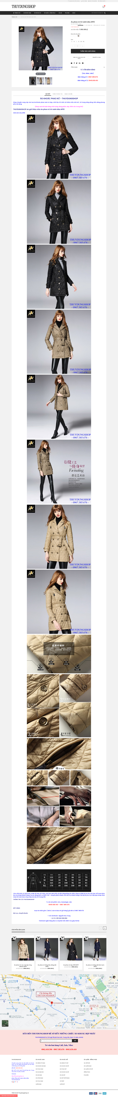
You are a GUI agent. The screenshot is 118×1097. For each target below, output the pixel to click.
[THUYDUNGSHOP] (24, 6)
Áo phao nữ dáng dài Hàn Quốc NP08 (95, 965)
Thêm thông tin (57, 94)
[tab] (48, 94)
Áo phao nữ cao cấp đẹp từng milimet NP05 (23, 965)
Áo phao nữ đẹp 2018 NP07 (71, 965)
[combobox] (93, 13)
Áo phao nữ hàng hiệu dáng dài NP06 (47, 965)
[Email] (72, 63)
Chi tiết (47, 94)
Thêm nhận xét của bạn (99, 25)
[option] (72, 36)
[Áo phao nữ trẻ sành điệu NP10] (32, 80)
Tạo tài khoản (93, 1)
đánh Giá (68, 94)
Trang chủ (14, 17)
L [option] (76, 41)
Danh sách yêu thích (74, 1)
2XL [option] (81, 41)
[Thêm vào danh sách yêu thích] (14, 938)
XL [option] (78, 41)
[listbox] (88, 36)
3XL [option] (83, 41)
